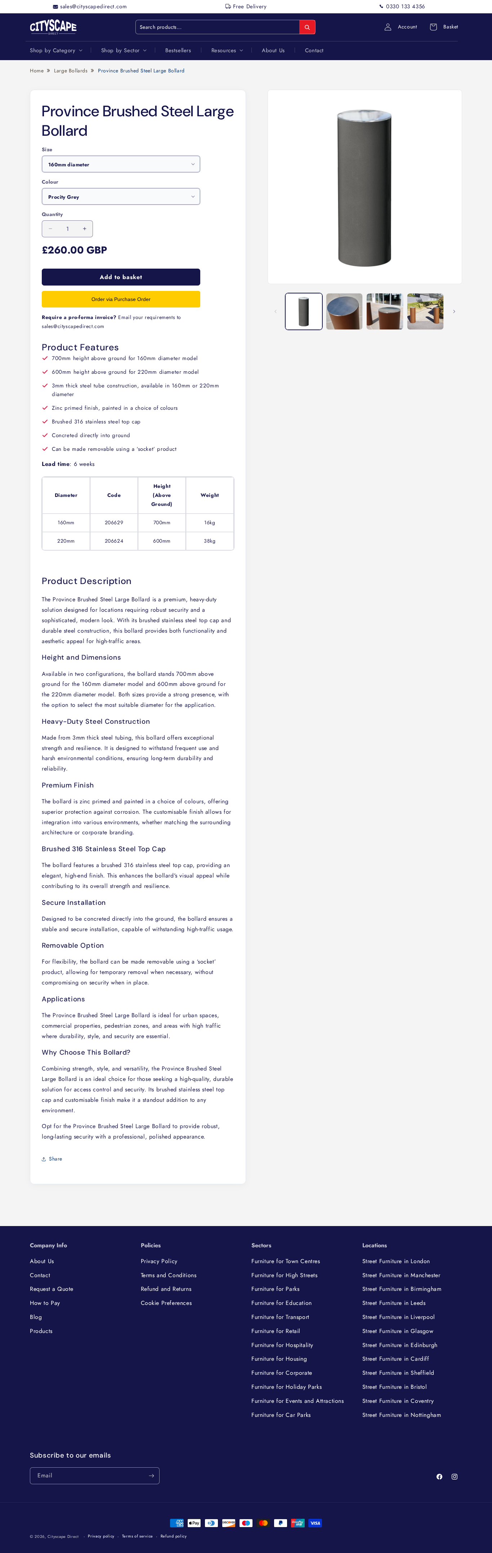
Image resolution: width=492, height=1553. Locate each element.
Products (41, 1331)
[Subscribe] (151, 1475)
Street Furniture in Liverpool (398, 1317)
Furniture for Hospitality (282, 1345)
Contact (40, 1275)
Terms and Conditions (169, 1275)
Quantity (52, 214)
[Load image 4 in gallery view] (425, 311)
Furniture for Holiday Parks (286, 1387)
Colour (50, 181)
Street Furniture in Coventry (398, 1401)
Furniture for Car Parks (281, 1415)
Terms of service (137, 1536)
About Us (42, 1261)
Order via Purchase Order (121, 299)
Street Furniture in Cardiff (395, 1359)
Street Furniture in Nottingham (401, 1415)
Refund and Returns (166, 1289)
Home (37, 70)
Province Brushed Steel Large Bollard (141, 70)
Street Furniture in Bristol (394, 1387)
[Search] (307, 27)
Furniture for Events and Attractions (297, 1401)
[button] (55, 50)
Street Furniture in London (396, 1261)
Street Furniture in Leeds (394, 1303)
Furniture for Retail (275, 1331)
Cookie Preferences (166, 1303)
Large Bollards (71, 70)
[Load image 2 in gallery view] (344, 311)
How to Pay (45, 1303)
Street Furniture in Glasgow (398, 1331)
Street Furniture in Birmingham (402, 1289)
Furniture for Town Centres (285, 1261)
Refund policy (174, 1536)
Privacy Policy (159, 1261)
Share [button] (55, 1158)
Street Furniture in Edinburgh (400, 1345)
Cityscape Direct (63, 1536)
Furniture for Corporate (281, 1373)
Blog (36, 1317)
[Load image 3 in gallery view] (384, 311)
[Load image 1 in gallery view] (303, 311)
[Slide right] (454, 311)
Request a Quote (51, 1289)
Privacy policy (101, 1536)
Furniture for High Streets (284, 1275)
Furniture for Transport (280, 1317)
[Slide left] (275, 311)
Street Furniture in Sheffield (398, 1373)
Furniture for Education (281, 1303)
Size (47, 149)
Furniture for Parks (275, 1289)
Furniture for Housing (279, 1359)
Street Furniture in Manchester (401, 1275)
